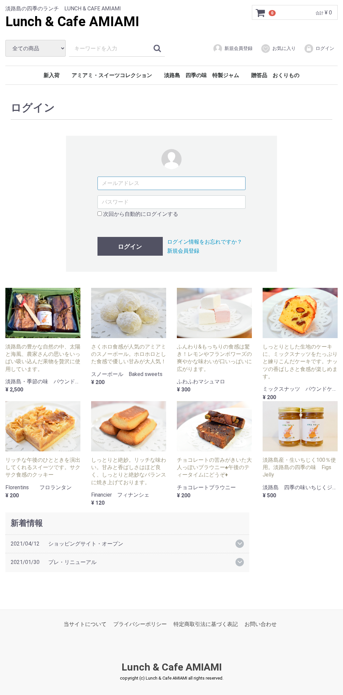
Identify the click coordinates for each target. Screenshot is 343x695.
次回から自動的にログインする (140, 214)
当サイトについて (85, 624)
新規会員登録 (238, 48)
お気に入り (284, 48)
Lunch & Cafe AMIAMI (72, 21)
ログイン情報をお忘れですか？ (204, 242)
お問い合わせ (261, 624)
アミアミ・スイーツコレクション (112, 75)
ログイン (325, 48)
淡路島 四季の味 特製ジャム (201, 75)
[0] (260, 12)
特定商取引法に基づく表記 (206, 624)
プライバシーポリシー (140, 624)
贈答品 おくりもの (275, 75)
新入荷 (52, 75)
